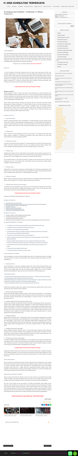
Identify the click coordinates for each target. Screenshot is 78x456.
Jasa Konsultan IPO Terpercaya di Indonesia (63, 73)
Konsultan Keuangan (62, 46)
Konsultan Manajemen (63, 52)
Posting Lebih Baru (8, 445)
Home (8, 6)
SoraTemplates (19, 453)
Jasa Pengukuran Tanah (63, 37)
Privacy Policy (47, 6)
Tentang (14, 6)
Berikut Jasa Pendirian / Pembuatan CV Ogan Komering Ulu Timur (26, 415)
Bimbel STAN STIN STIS (59, 75)
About (5, 453)
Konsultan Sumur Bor (62, 62)
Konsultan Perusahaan (63, 54)
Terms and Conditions (67, 6)
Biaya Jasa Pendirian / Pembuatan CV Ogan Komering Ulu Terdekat (42, 415)
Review (59, 66)
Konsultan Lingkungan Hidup (64, 50)
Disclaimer (56, 6)
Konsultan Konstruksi (62, 48)
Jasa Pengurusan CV (10, 15)
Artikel (59, 33)
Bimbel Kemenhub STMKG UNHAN (62, 101)
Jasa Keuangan (61, 35)
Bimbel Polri (38, 6)
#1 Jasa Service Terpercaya (35, 453)
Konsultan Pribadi (61, 56)
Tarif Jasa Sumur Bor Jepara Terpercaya (63, 81)
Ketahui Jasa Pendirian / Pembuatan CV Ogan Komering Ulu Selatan (11, 415)
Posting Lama (48, 445)
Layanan (20, 6)
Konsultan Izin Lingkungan (64, 43)
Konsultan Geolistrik (62, 41)
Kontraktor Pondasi (62, 64)
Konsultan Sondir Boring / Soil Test (64, 59)
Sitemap (65, 453)
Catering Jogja (28, 6)
